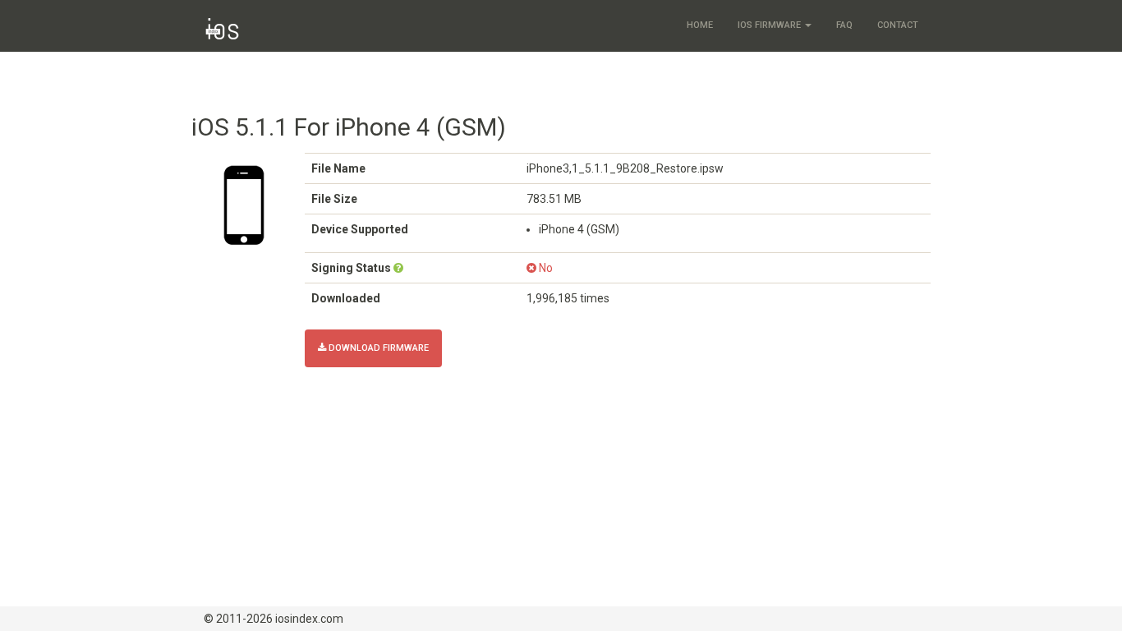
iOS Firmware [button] (770, 25)
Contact (897, 25)
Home (700, 25)
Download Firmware (377, 348)
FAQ (844, 25)
